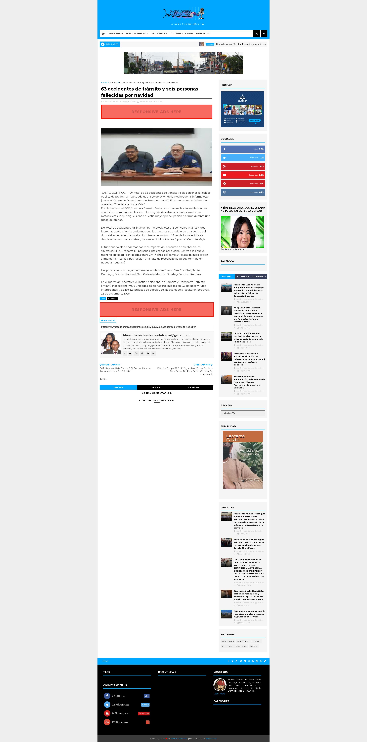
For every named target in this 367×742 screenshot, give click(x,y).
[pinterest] (241, 661)
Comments (259, 276)
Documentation (182, 33)
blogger (118, 387)
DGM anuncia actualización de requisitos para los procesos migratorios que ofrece (249, 614)
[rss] (252, 661)
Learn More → (220, 693)
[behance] (257, 661)
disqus (156, 387)
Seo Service (159, 33)
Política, (158, 101)
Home (104, 82)
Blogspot (211, 739)
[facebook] (229, 661)
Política (113, 82)
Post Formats (136, 33)
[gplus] (237, 661)
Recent (227, 276)
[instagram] (261, 661)
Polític (256, 641)
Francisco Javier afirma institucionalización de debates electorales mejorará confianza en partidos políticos (249, 359)
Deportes (228, 641)
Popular (243, 276)
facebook (193, 387)
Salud (253, 646)
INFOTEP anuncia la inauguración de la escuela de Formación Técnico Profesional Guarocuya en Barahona (249, 382)
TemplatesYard (179, 739)
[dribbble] (249, 661)
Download (203, 33)
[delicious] (265, 661)
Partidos (242, 641)
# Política (112, 299)
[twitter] (232, 661)
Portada (115, 33)
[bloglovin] (245, 661)
